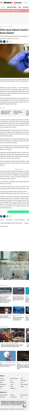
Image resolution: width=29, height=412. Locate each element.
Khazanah (2, 380)
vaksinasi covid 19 (4, 226)
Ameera (2, 378)
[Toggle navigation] (1, 2)
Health (8, 10)
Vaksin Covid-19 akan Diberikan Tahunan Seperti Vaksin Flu (6, 112)
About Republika (3, 395)
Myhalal (13, 10)
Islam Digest (23, 380)
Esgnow (2, 386)
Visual (11, 386)
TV (0, 388)
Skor (22, 378)
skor (19, 7)
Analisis (12, 382)
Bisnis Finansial (24, 384)
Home (1, 26)
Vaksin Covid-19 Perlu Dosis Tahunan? (18, 112)
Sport (22, 382)
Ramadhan (12, 388)
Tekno (17, 10)
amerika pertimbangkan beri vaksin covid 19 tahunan (11, 223)
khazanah (26, 7)
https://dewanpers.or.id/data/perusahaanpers (11, 404)
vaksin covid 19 (9, 219)
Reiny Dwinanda (15, 38)
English (22, 386)
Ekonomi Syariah (11, 7)
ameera (3, 7)
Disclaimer (2, 397)
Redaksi (12, 395)
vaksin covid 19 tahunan (20, 219)
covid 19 (2, 219)
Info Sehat (10, 26)
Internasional (3, 384)
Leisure (5, 26)
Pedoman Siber (24, 395)
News (1, 382)
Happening (3, 10)
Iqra (11, 380)
